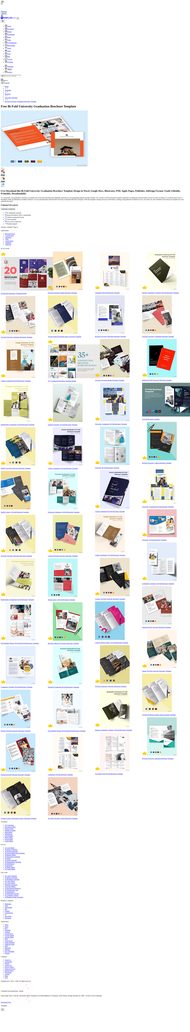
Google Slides (9, 937)
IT (5, 914)
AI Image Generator (11, 849)
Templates (8, 90)
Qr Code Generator (11, 876)
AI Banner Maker (10, 855)
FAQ (6, 978)
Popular (7, 953)
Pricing (7, 963)
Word (6, 925)
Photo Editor (9, 837)
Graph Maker (9, 841)
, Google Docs (9, 235)
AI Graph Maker (10, 869)
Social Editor (9, 839)
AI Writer (8, 858)
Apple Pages (9, 941)
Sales (6, 906)
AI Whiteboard (9, 864)
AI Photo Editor (10, 867)
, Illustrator (8, 237)
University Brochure (11, 98)
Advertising (8, 907)
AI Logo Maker (10, 848)
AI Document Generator (12, 857)
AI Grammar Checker (11, 895)
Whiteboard (8, 834)
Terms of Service (10, 969)
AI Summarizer (9, 892)
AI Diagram (8, 865)
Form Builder (9, 836)
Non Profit (8, 916)
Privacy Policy (9, 967)
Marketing (8, 904)
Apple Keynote (9, 944)
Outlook (7, 932)
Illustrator (8, 948)
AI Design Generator (11, 851)
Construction (9, 913)
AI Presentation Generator (13, 862)
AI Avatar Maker (10, 886)
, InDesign (8, 244)
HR (6, 909)
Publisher (8, 930)
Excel (6, 926)
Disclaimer (8, 972)
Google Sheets (9, 935)
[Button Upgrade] (2, 82)
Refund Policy (9, 970)
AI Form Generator (11, 860)
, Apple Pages (9, 241)
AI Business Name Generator (14, 897)
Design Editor (9, 829)
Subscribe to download (8, 209)
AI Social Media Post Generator (15, 853)
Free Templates (9, 951)
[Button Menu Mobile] (2, 2)
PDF (6, 939)
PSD (6, 946)
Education (8, 918)
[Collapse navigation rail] (17, 18)
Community (8, 962)
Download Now (6, 1002)
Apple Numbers (10, 942)
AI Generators (9, 825)
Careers (7, 974)
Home (7, 86)
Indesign (7, 950)
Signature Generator (11, 885)
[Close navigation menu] (3, 21)
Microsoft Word (10, 234)
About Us (8, 960)
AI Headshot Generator (12, 879)
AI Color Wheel (10, 881)
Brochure (8, 94)
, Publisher (8, 243)
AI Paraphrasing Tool (11, 890)
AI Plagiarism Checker (12, 894)
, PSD (7, 239)
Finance (7, 911)
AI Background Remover (13, 888)
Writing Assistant (10, 830)
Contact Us (8, 965)
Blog (6, 976)
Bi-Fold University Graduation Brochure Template (20, 101)
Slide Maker (8, 832)
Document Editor (10, 827)
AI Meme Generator (11, 878)
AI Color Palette (10, 883)
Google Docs (9, 934)
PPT (6, 928)
